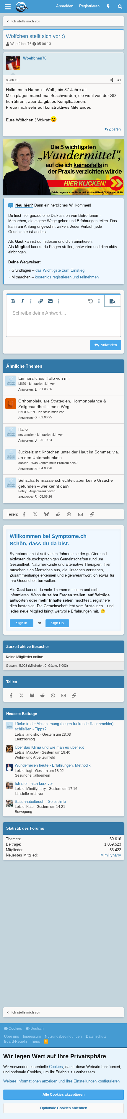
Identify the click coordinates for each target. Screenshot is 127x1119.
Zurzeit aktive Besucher (27, 646)
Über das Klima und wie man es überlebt (49, 747)
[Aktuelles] (108, 6)
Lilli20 (22, 383)
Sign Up (57, 623)
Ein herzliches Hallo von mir (44, 378)
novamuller (26, 434)
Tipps (35, 1041)
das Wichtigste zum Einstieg (59, 270)
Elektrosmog (25, 739)
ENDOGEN (26, 412)
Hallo (23, 429)
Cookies (15, 1028)
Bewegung (23, 812)
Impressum (32, 1036)
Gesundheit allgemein (32, 775)
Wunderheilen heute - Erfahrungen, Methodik (53, 765)
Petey (22, 491)
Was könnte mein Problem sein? (54, 463)
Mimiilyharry (110, 855)
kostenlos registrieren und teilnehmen (67, 277)
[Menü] (7, 6)
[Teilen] (111, 80)
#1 (119, 80)
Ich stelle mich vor (42, 383)
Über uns (11, 1036)
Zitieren (115, 129)
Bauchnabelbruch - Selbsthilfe (40, 801)
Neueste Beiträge (21, 714)
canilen (23, 463)
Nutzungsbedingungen (63, 1036)
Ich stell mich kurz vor (34, 783)
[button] (13, 301)
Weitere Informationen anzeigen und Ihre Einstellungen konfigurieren (61, 1081)
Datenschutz (96, 1036)
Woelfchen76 (21, 44)
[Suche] (120, 6)
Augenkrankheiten (42, 491)
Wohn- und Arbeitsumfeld (35, 757)
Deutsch (37, 1028)
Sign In (21, 623)
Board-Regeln (15, 1041)
